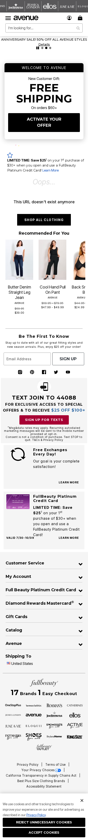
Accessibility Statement (44, 786)
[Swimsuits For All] (54, 725)
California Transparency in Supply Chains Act (41, 775)
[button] (69, 17)
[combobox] (44, 27)
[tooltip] (16, 6)
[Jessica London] (13, 714)
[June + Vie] (13, 725)
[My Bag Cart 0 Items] (80, 17)
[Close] (82, 800)
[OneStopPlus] (13, 705)
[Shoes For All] (34, 736)
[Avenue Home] (26, 17)
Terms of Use (56, 764)
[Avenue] (34, 714)
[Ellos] (75, 714)
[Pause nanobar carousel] (37, 48)
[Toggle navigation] (8, 17)
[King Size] (75, 737)
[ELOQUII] (34, 725)
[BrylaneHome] (54, 737)
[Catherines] (75, 705)
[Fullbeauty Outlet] (44, 747)
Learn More (50, 170)
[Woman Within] (34, 705)
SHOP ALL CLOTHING (44, 220)
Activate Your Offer (44, 122)
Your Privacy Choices (38, 770)
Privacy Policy (36, 815)
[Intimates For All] (13, 737)
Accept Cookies (44, 832)
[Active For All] (75, 725)
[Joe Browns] (54, 714)
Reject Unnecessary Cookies (44, 822)
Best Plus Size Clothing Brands (41, 781)
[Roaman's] (54, 705)
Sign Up (68, 358)
